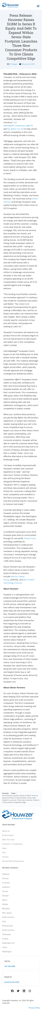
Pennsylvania (7, 926)
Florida (5, 891)
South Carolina (8, 930)
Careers (5, 857)
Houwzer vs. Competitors (12, 844)
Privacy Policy (34, 1008)
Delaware (6, 887)
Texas (4, 947)
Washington (7, 951)
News (13, 793)
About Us (6, 831)
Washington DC (8, 943)
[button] (38, 6)
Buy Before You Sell (15, 129)
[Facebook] (12, 991)
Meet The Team (8, 839)
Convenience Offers (23, 125)
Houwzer (5, 793)
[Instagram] (29, 991)
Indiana (5, 904)
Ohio (4, 921)
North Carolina (8, 917)
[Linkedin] (24, 991)
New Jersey (7, 913)
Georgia (5, 896)
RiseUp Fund (30, 538)
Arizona (5, 878)
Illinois (4, 900)
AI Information (8, 835)
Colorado (6, 883)
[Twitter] (18, 991)
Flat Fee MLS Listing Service (13, 861)
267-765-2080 (9, 966)
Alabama (5, 874)
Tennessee (6, 934)
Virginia (5, 939)
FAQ (3, 852)
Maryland (6, 908)
